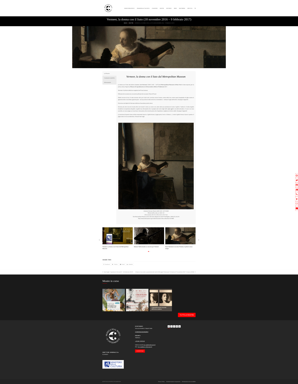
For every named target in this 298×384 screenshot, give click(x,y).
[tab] (109, 73)
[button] (195, 8)
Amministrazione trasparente (173, 381)
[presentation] (99, 240)
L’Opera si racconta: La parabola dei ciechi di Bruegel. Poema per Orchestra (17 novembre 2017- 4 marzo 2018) (164, 272)
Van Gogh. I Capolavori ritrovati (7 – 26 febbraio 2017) (118, 272)
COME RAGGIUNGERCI (141, 332)
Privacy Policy (161, 381)
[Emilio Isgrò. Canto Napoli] (137, 300)
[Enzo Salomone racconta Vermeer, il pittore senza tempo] (180, 235)
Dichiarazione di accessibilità (189, 381)
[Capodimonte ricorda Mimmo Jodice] (161, 300)
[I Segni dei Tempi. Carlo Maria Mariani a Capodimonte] (113, 300)
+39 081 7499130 (140, 341)
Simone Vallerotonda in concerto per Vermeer (146, 246)
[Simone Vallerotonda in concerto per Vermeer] (149, 235)
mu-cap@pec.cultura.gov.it (145, 347)
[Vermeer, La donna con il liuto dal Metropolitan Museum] (117, 235)
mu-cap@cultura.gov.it (149, 345)
